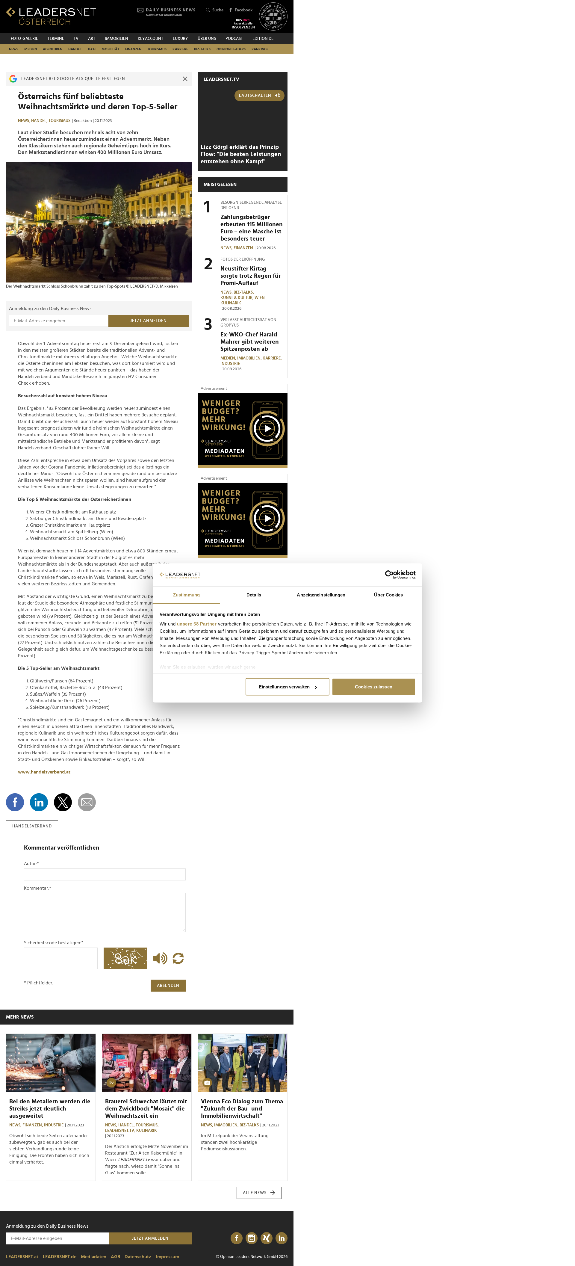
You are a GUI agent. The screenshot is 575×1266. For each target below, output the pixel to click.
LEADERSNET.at (22, 1256)
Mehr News (20, 1017)
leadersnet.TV (221, 79)
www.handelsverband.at (44, 772)
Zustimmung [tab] (186, 594)
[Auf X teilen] (63, 802)
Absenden (168, 986)
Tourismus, (148, 1125)
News (13, 49)
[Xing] (267, 1238)
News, (24, 121)
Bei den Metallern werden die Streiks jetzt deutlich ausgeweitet (49, 1109)
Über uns (207, 39)
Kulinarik (230, 303)
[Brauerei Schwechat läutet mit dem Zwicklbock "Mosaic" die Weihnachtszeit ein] (146, 1063)
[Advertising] (243, 430)
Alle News (255, 1193)
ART (91, 39)
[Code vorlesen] (158, 958)
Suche (217, 10)
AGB (115, 1256)
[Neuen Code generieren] (178, 958)
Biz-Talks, (244, 292)
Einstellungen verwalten (284, 686)
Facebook (243, 10)
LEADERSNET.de (59, 1256)
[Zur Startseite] (51, 16)
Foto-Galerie (24, 39)
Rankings (260, 49)
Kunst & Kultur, (237, 298)
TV (76, 39)
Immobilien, (250, 358)
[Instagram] (252, 1238)
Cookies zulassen (373, 686)
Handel (74, 49)
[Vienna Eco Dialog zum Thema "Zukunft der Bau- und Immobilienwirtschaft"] (242, 1063)
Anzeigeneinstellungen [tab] (321, 594)
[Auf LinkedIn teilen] (39, 802)
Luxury (180, 39)
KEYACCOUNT (150, 39)
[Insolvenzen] (243, 23)
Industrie (230, 364)
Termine (56, 39)
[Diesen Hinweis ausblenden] (185, 78)
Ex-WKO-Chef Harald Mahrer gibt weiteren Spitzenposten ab (249, 342)
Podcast (234, 39)
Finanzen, (33, 1125)
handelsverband (32, 826)
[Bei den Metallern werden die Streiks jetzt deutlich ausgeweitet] (51, 1063)
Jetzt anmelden (148, 321)
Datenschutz (138, 1256)
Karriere (180, 49)
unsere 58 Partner (197, 623)
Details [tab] (253, 594)
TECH (91, 49)
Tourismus (157, 49)
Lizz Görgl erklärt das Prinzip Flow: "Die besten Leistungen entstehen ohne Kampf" (241, 154)
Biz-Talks (202, 49)
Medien (30, 49)
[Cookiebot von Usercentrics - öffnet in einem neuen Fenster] (389, 574)
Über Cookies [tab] (388, 594)
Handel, (40, 121)
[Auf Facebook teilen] (15, 802)
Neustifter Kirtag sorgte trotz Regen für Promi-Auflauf (250, 276)
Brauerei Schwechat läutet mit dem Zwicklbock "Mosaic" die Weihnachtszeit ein (146, 1109)
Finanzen (133, 49)
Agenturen (52, 49)
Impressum (167, 1256)
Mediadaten (93, 1256)
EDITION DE (262, 39)
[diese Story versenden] (87, 802)
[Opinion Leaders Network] (273, 16)
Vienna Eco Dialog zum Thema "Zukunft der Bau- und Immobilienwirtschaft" (242, 1109)
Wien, (261, 298)
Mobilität (110, 49)
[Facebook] (237, 1238)
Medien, (228, 358)
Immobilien (116, 39)
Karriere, (273, 358)
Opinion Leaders (231, 49)
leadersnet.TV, (120, 1130)
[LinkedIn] (282, 1238)
